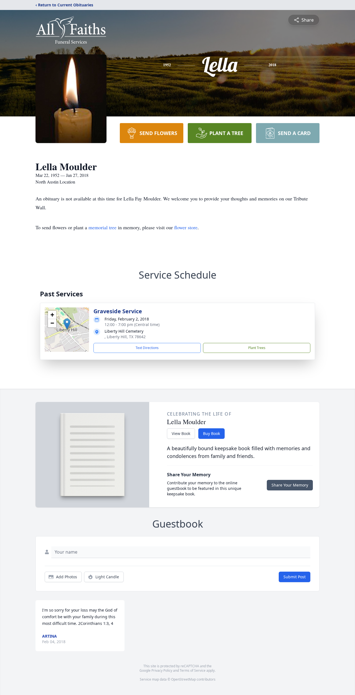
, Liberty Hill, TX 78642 (125, 336)
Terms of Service (193, 670)
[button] (67, 324)
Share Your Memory (290, 485)
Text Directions (147, 347)
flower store (185, 227)
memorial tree (102, 227)
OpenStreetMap (183, 679)
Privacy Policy (161, 670)
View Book (181, 433)
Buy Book (211, 433)
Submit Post (294, 576)
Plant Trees (256, 347)
